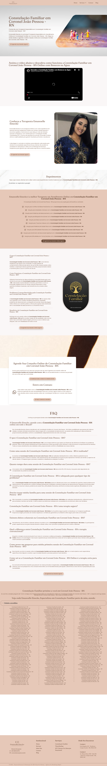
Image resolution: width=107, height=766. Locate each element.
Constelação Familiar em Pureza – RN (55, 681)
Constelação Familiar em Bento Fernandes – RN (19, 628)
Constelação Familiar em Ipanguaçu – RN (20, 677)
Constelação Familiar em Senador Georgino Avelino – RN (90, 646)
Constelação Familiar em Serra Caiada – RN (90, 647)
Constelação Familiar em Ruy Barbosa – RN (90, 614)
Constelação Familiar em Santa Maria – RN (90, 616)
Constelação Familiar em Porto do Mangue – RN (55, 680)
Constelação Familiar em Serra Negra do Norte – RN (90, 652)
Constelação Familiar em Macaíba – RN (55, 633)
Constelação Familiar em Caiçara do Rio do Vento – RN (20, 636)
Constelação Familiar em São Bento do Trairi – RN (90, 623)
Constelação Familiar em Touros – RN (90, 670)
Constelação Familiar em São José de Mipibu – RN (90, 630)
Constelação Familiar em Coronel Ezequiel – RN (20, 650)
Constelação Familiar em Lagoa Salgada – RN (55, 626)
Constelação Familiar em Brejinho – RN (20, 633)
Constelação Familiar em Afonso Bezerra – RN (20, 608)
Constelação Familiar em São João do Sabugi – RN (90, 629)
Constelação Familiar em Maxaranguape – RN (55, 640)
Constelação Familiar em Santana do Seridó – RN (90, 619)
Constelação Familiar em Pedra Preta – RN (55, 670)
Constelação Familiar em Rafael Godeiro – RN (55, 684)
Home (75, 3)
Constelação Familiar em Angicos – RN (20, 615)
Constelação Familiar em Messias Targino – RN (55, 642)
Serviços (82, 3)
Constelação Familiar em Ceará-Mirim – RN (20, 647)
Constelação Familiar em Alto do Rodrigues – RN (20, 614)
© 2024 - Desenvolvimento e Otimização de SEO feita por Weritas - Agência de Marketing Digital (35, 764)
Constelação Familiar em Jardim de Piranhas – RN (55, 611)
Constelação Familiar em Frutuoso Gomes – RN (19, 667)
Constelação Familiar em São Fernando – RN (90, 625)
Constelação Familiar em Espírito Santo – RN (20, 660)
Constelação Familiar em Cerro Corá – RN (20, 649)
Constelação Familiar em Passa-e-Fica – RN (55, 663)
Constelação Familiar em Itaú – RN (20, 681)
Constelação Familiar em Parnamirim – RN (55, 661)
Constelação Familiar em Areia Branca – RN (20, 619)
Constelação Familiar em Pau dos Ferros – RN (55, 667)
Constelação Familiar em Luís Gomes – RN (55, 632)
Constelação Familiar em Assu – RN (20, 622)
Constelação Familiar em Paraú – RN (55, 657)
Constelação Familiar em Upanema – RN (90, 674)
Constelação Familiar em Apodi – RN (20, 618)
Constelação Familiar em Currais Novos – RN (20, 654)
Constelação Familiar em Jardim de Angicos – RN (55, 609)
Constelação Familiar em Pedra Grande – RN (55, 668)
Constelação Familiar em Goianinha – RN (20, 670)
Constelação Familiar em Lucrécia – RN (55, 630)
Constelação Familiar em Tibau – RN (90, 667)
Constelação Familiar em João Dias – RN (55, 615)
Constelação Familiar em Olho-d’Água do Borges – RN (55, 653)
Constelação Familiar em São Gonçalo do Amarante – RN (90, 628)
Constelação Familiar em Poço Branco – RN (55, 677)
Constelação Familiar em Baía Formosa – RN (20, 623)
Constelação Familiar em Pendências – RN (55, 674)
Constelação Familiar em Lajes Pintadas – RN (55, 628)
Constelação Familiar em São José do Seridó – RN (90, 633)
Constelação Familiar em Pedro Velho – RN (55, 673)
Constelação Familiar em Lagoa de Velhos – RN (55, 623)
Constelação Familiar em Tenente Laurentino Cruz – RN (90, 664)
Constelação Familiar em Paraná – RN (55, 656)
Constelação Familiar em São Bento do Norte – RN (90, 622)
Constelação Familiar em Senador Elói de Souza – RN (90, 645)
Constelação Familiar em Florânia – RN (20, 666)
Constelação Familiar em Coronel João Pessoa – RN (19, 652)
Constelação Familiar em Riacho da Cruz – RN (90, 607)
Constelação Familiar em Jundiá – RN (55, 619)
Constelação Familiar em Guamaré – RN (20, 674)
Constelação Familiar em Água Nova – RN (20, 609)
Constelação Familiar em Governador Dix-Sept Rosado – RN (20, 671)
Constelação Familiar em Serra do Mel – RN (90, 650)
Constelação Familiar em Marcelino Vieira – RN (55, 638)
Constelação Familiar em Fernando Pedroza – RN (20, 664)
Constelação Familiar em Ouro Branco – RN (55, 654)
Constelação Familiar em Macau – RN (55, 635)
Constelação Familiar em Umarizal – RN (90, 673)
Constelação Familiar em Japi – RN (55, 608)
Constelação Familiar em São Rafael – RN (90, 640)
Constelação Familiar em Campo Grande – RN (20, 639)
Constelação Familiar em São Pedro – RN (90, 639)
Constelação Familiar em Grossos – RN (20, 673)
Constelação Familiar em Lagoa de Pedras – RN (55, 622)
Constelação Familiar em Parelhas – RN (55, 660)
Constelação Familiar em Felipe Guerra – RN (20, 663)
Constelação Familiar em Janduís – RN (55, 607)
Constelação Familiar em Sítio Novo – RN (90, 657)
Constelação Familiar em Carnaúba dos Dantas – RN (20, 645)
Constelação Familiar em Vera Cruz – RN (90, 678)
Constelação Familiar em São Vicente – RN (90, 643)
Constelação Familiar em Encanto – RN (20, 657)
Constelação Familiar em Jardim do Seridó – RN (55, 612)
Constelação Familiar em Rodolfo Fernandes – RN (90, 612)
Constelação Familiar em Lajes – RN (55, 629)
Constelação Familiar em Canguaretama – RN (20, 642)
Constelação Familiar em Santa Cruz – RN (90, 615)
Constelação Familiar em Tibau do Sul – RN (90, 666)
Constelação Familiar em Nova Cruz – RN (55, 652)
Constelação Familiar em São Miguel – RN (90, 636)
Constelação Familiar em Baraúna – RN (20, 625)
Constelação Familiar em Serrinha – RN (90, 654)
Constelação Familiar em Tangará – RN (90, 661)
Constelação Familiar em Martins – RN (55, 639)
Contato (90, 3)
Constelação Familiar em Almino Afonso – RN (20, 612)
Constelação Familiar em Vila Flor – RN (90, 681)
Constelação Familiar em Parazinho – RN (55, 659)
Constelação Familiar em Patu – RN (55, 666)
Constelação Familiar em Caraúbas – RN (20, 643)
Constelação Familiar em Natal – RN (55, 649)
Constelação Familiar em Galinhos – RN (20, 668)
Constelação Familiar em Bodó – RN (20, 630)
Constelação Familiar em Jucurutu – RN (55, 618)
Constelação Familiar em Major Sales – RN (55, 636)
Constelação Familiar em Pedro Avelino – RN (55, 671)
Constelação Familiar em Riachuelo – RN (90, 609)
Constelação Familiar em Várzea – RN (90, 676)
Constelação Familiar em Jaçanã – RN (19, 683)
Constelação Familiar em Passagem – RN (55, 664)
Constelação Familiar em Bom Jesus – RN (20, 632)
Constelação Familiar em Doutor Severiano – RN (20, 656)
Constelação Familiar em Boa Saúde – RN (20, 629)
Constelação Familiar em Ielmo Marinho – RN (20, 676)
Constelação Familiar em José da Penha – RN (55, 616)
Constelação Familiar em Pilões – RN (55, 676)
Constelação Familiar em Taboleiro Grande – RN (90, 659)
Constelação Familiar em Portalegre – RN (55, 678)
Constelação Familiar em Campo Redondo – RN (19, 640)
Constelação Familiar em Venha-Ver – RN (90, 677)
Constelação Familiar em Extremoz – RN (20, 661)
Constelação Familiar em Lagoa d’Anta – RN (55, 621)
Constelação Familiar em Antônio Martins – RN (19, 616)
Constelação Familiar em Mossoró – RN (55, 647)
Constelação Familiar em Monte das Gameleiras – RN (55, 646)
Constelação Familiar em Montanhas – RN (55, 643)
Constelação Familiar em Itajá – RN (20, 680)
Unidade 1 (82, 744)
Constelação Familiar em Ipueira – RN (19, 678)
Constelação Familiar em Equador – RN (20, 659)
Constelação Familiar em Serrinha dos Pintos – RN (90, 653)
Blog (96, 3)
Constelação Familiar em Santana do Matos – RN (90, 618)
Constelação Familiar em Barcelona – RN (20, 626)
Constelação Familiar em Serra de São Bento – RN (90, 649)
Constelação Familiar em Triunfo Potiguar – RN (90, 671)
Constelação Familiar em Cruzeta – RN (20, 653)
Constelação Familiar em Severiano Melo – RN (90, 656)
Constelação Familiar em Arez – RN (20, 621)
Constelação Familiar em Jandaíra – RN (20, 684)
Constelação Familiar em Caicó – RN (20, 638)
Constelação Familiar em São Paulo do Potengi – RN (90, 638)
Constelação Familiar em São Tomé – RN (90, 642)
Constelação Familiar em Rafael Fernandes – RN (55, 683)
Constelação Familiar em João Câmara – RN (55, 614)
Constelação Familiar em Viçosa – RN (90, 680)
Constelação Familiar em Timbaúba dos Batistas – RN (90, 668)
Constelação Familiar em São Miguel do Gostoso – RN (90, 635)
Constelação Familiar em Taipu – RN (90, 660)
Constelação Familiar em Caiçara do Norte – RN (20, 635)
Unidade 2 (83, 752)
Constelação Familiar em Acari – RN (20, 607)
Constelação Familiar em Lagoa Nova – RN (55, 625)
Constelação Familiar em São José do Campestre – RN (90, 632)
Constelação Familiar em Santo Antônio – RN (90, 621)
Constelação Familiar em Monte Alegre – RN (55, 645)
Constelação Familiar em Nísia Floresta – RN (55, 650)
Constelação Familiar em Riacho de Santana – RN (90, 608)
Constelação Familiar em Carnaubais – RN (19, 646)
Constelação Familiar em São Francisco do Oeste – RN (90, 626)
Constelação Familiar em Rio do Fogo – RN (90, 611)
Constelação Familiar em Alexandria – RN (20, 611)
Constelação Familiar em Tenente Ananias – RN (90, 663)
